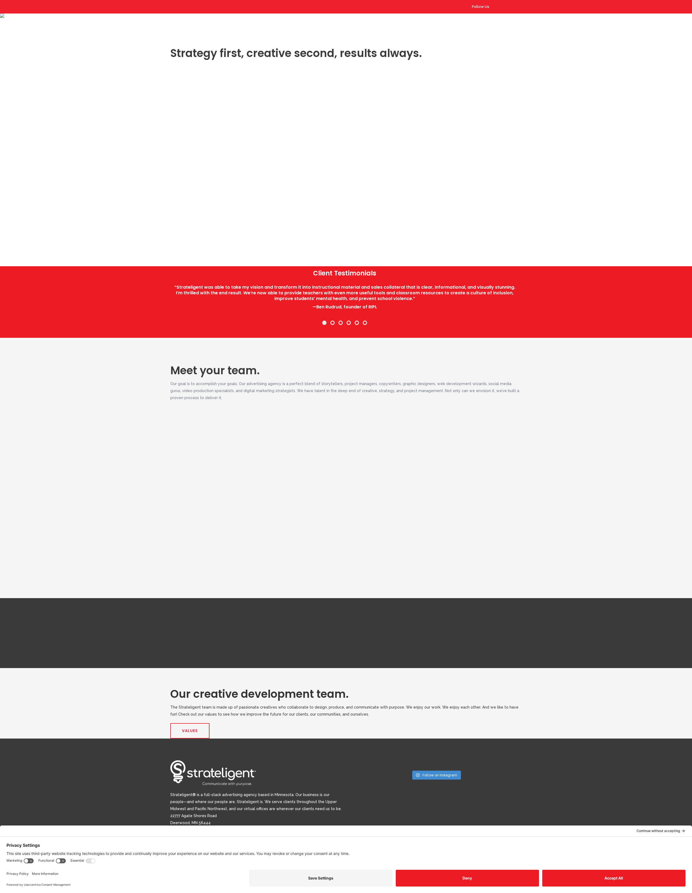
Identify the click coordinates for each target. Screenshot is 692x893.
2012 (188, 224)
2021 (188, 224)
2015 (188, 224)
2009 (188, 224)
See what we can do (319, 132)
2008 (188, 224)
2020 (188, 224)
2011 (188, 224)
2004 (188, 224)
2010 (188, 224)
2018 (188, 224)
